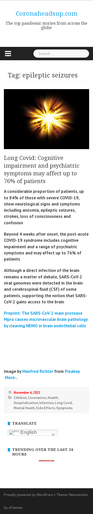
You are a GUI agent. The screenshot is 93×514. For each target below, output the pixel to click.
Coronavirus (37, 398)
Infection (46, 403)
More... (11, 377)
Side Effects (45, 408)
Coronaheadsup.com (47, 13)
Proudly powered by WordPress (28, 494)
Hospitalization (26, 403)
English (28, 432)
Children (20, 398)
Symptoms (64, 408)
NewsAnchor (78, 494)
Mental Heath (24, 408)
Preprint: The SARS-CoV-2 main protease (43, 313)
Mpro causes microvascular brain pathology (46, 319)
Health (53, 398)
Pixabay (72, 371)
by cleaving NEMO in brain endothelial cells (45, 326)
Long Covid (63, 403)
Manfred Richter (37, 371)
